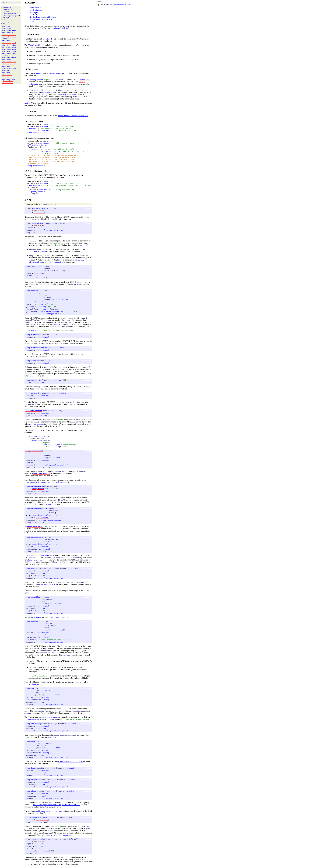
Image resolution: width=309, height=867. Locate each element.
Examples (6, 11)
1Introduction (34, 8)
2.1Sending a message (38, 15)
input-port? (39, 844)
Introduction (7, 7)
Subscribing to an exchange (9, 21)
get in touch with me (60, 28)
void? (55, 335)
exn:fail (46, 208)
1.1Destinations (36, 10)
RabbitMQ (38, 73)
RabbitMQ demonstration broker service (73, 116)
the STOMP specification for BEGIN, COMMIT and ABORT (56, 805)
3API (31, 22)
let (28, 187)
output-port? (40, 846)
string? (39, 228)
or (35, 233)
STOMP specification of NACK (70, 762)
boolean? (38, 493)
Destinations (8, 9)
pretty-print (37, 192)
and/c (42, 312)
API (4, 24)
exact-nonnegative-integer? (58, 312)
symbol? (52, 230)
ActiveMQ (29, 103)
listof (39, 230)
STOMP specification (36, 45)
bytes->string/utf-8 (54, 262)
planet (39, 124)
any (45, 822)
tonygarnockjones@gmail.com (120, 5)
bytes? (39, 233)
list (46, 230)
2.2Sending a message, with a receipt (43, 17)
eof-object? (50, 489)
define (30, 126)
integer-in (52, 314)
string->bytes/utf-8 (48, 130)
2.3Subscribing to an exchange (41, 19)
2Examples (33, 13)
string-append (36, 80)
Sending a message (10, 13)
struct (28, 208)
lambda (31, 147)
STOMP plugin (55, 73)
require (30, 124)
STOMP (5, 2)
